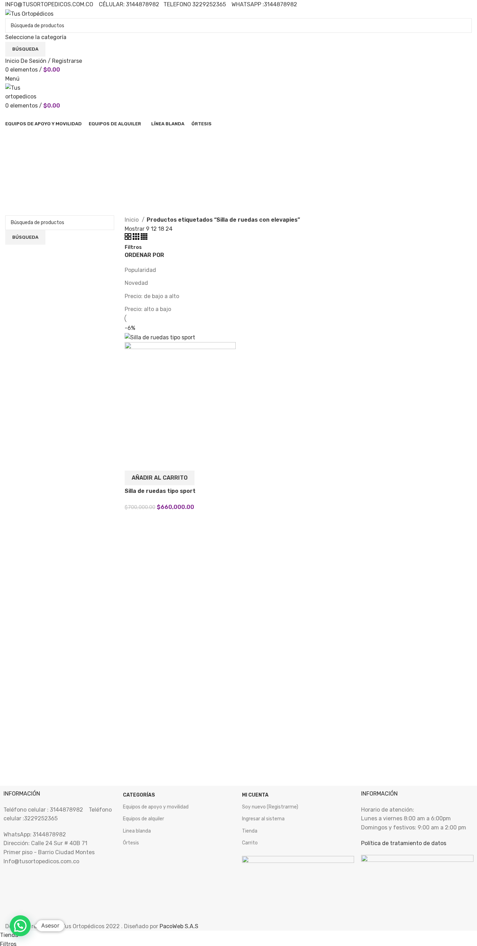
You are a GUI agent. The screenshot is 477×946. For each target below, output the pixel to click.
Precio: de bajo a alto (152, 296)
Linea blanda (137, 831)
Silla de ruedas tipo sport (160, 491)
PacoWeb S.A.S (179, 926)
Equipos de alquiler (143, 819)
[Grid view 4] (144, 238)
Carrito (250, 843)
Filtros (133, 247)
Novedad (136, 283)
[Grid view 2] (129, 238)
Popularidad (140, 270)
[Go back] (14, 137)
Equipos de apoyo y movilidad (156, 807)
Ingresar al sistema (263, 819)
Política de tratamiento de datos (403, 843)
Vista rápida (133, 462)
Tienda (249, 831)
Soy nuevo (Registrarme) (270, 807)
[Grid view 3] (137, 238)
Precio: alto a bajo (148, 309)
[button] (160, 478)
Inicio (132, 219)
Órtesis (131, 843)
